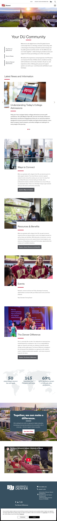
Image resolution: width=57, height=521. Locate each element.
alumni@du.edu (43, 486)
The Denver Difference (9, 49)
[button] (51, 1)
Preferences (22, 517)
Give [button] (31, 1)
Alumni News (9, 56)
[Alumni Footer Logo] (17, 487)
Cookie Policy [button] (45, 512)
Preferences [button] (22, 514)
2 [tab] (29, 129)
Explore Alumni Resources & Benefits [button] (29, 247)
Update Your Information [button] (41, 1)
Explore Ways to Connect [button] (26, 189)
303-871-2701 (42, 489)
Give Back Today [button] (28, 431)
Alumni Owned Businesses (10, 62)
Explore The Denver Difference (27, 357)
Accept (34, 517)
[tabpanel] (28, 104)
